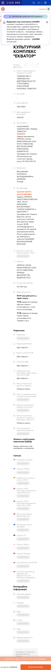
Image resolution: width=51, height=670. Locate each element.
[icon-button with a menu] (48, 8)
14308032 (21, 134)
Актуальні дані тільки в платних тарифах (25, 659)
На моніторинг (36, 667)
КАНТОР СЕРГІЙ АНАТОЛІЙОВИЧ (24, 193)
